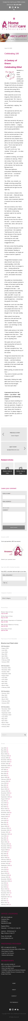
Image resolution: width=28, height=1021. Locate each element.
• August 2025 (5, 675)
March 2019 (4, 873)
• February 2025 (5, 687)
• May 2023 (4, 718)
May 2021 (3, 838)
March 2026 (4, 753)
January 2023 (5, 810)
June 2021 (4, 836)
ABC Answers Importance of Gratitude (11, 620)
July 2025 (3, 769)
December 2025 (5, 759)
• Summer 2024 (5, 693)
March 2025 (4, 777)
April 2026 (4, 751)
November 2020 (5, 847)
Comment (6, 510)
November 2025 (5, 761)
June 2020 (4, 851)
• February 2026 (5, 660)
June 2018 (4, 885)
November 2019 (5, 861)
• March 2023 (4, 722)
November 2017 (5, 892)
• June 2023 (4, 716)
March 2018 (4, 888)
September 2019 (5, 865)
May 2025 (3, 773)
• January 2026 (5, 662)
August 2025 (4, 767)
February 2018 (5, 890)
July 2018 (3, 883)
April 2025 (4, 775)
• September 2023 (6, 712)
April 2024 (4, 787)
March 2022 (4, 826)
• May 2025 (4, 681)
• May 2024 (4, 695)
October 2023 (5, 795)
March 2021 (4, 842)
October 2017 (5, 894)
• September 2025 (6, 673)
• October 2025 (5, 671)
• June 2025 (4, 679)
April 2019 (4, 871)
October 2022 (5, 814)
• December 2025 (6, 667)
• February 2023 (5, 724)
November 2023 (5, 793)
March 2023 (4, 808)
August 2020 (4, 849)
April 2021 (4, 840)
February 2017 (5, 904)
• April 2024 (4, 697)
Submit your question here (8, 559)
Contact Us (6, 2)
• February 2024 (5, 701)
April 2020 (4, 855)
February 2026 (5, 755)
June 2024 (4, 783)
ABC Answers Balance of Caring (9, 624)
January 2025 (5, 781)
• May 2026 (4, 654)
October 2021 (5, 832)
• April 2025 (4, 683)
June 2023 (4, 802)
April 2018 (4, 887)
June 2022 (4, 820)
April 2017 (4, 900)
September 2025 (5, 765)
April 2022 (4, 824)
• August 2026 (5, 648)
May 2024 (3, 785)
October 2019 (5, 863)
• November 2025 (6, 669)
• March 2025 (4, 685)
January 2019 (5, 877)
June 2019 (4, 869)
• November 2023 (6, 708)
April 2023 (4, 806)
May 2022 (3, 822)
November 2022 (5, 812)
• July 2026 (4, 650)
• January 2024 (5, 703)
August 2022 (4, 816)
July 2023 (3, 800)
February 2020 (5, 859)
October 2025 (5, 763)
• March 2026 (4, 658)
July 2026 (3, 748)
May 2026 (3, 750)
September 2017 (5, 896)
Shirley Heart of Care (7, 616)
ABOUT (14, 989)
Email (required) (8, 575)
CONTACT (14, 996)
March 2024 (4, 789)
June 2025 (4, 771)
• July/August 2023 (6, 714)
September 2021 (5, 834)
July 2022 (3, 818)
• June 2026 (4, 652)
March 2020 (4, 857)
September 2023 (5, 796)
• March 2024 (4, 699)
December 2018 (5, 879)
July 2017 (3, 898)
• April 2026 (4, 656)
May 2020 (3, 853)
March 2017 (4, 902)
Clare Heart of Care (6, 628)
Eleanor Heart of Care (7, 612)
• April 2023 (4, 720)
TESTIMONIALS (14, 1002)
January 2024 (5, 791)
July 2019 (3, 867)
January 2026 (5, 757)
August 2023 (4, 798)
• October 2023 (5, 710)
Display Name (7, 493)
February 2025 (5, 779)
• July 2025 (4, 677)
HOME (14, 983)
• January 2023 (5, 726)
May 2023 (3, 804)
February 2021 (5, 843)
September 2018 (5, 881)
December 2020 (5, 845)
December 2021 (5, 830)
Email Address (7, 501)
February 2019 (5, 875)
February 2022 (5, 828)
